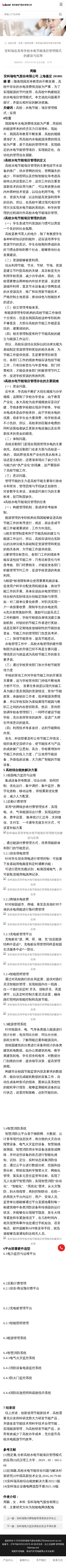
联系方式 (58, 1560)
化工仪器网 (50, 1544)
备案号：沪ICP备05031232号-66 (17, 1544)
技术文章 (29, 43)
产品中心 (8, 1560)
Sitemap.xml (33, 1547)
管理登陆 (60, 1544)
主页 (20, 43)
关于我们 (41, 1560)
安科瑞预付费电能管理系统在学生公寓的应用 (41, 1518)
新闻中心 (25, 1560)
